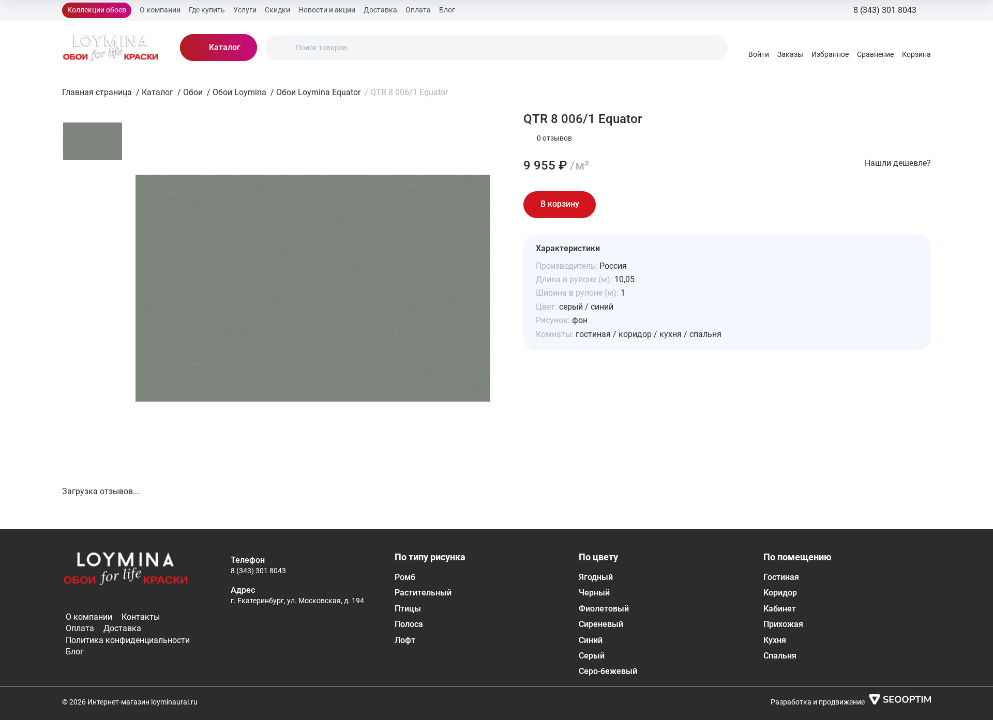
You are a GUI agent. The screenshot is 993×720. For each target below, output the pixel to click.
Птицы (408, 609)
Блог (447, 10)
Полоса (409, 624)
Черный (594, 593)
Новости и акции (326, 10)
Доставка (380, 10)
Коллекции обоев (96, 10)
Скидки (277, 10)
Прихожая (783, 624)
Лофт (405, 640)
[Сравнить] (643, 204)
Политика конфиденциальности (128, 640)
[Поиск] (282, 47)
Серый (592, 656)
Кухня (774, 640)
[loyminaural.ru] (110, 47)
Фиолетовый (604, 609)
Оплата (418, 10)
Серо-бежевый (608, 671)
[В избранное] (614, 204)
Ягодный (596, 577)
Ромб (405, 577)
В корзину (559, 204)
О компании (160, 10)
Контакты (141, 617)
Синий (591, 640)
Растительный (423, 593)
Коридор (780, 593)
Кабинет (779, 609)
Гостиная (781, 577)
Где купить (207, 10)
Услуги (245, 10)
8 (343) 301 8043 (258, 570)
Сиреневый (601, 624)
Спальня (779, 656)
